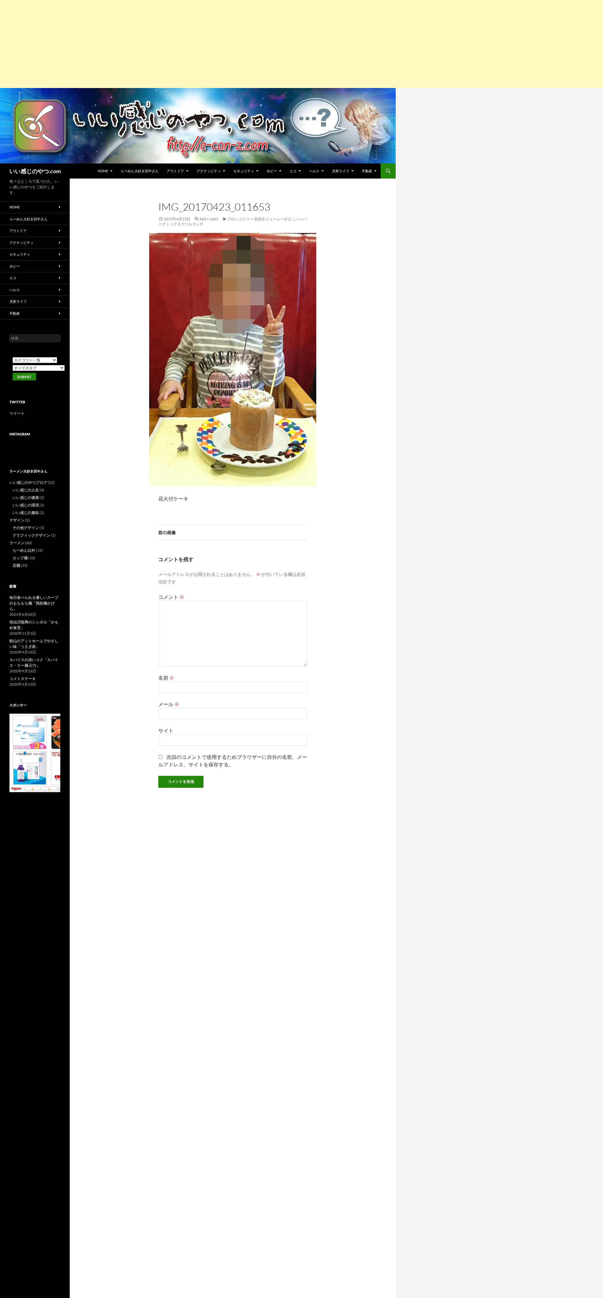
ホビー (272, 171)
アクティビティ (209, 171)
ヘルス (314, 171)
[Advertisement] (188, 44)
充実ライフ (340, 171)
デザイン (16, 520)
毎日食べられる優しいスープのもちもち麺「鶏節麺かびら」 (33, 603)
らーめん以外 (24, 550)
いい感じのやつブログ (28, 482)
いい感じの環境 (26, 505)
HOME (103, 171)
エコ (293, 171)
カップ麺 (20, 557)
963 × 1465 (208, 219)
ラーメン (16, 542)
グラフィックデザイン (31, 535)
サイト (165, 730)
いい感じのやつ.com (35, 171)
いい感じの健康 (26, 497)
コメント (171, 597)
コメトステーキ (22, 678)
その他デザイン (26, 527)
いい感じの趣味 (26, 512)
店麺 (16, 565)
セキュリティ (243, 171)
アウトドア (175, 171)
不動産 (367, 171)
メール (168, 704)
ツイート (16, 413)
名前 (166, 678)
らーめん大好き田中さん (140, 171)
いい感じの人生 (26, 490)
